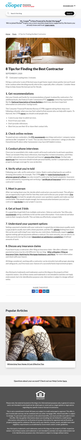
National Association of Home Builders (27, 102)
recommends (11, 214)
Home (8, 34)
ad (41, 174)
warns (23, 113)
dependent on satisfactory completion (47, 237)
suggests (50, 99)
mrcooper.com (68, 6)
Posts (14, 34)
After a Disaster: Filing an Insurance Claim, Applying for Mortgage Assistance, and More (37, 253)
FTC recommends (38, 137)
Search (69, 13)
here (65, 381)
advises (57, 229)
